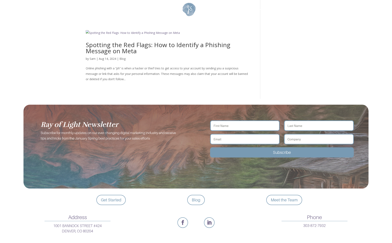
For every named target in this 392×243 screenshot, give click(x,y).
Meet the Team (284, 200)
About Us (269, 9)
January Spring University (228, 9)
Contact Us (295, 9)
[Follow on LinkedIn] (209, 222)
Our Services (114, 9)
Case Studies (165, 9)
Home (90, 9)
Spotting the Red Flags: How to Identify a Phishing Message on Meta (158, 48)
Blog (122, 59)
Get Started (111, 200)
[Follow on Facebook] (182, 222)
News (141, 9)
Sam (93, 59)
